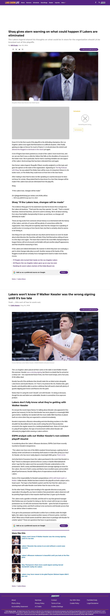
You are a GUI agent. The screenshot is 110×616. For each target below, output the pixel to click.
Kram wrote (61, 455)
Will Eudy (14, 45)
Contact (54, 600)
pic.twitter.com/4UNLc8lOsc (38, 196)
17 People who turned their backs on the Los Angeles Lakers (35, 260)
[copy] (22, 49)
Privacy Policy (39, 603)
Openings (38, 600)
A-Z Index (38, 606)
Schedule (36, 2)
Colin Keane (15, 305)
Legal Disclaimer (92, 603)
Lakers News (22, 279)
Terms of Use (56, 603)
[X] (99, 2)
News (23, 2)
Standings (44, 2)
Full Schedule (78, 130)
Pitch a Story (16, 603)
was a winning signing (34, 372)
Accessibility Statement (20, 606)
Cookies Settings (57, 606)
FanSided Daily (92, 600)
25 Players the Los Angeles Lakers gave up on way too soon (35, 263)
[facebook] (95, 2)
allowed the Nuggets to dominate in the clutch (28, 149)
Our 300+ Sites (75, 600)
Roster (51, 2)
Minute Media (12, 611)
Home (14, 279)
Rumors (28, 2)
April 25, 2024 (33, 198)
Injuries (57, 2)
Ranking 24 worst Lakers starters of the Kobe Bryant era (33, 266)
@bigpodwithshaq (21, 196)
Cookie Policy (74, 603)
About (14, 600)
